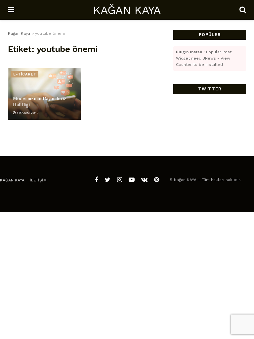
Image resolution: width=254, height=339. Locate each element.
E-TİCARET (24, 74)
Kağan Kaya (12, 180)
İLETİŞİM (38, 180)
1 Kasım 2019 (27, 113)
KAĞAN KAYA (126, 10)
